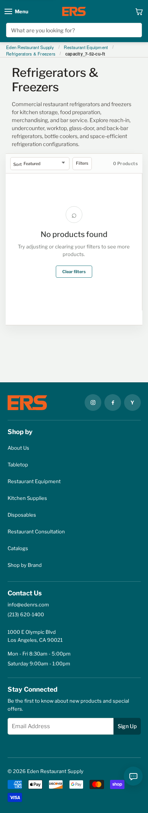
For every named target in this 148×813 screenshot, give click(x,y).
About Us (18, 448)
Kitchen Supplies (27, 498)
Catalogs (18, 548)
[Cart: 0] (139, 11)
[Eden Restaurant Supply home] (74, 11)
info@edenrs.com (28, 604)
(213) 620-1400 (26, 614)
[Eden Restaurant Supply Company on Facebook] (112, 402)
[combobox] (74, 30)
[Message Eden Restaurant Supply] (133, 776)
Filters (82, 163)
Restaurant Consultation (36, 531)
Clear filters (74, 271)
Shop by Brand (25, 565)
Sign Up (127, 726)
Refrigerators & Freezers (30, 54)
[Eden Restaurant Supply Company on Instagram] (93, 402)
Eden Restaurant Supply (30, 47)
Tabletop (18, 464)
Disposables (22, 515)
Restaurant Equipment (86, 47)
